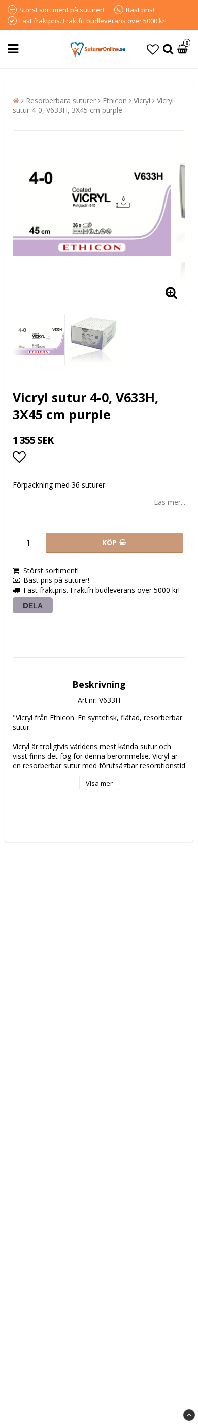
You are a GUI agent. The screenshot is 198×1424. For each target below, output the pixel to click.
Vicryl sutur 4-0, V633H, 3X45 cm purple (93, 105)
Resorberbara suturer (61, 100)
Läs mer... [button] (169, 502)
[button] (153, 49)
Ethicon (115, 100)
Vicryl (142, 100)
